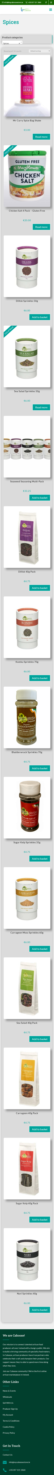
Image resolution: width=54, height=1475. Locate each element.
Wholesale (7, 1397)
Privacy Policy (9, 1433)
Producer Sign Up (10, 1409)
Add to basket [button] (39, 317)
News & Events (9, 1391)
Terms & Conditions (11, 1421)
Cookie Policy (8, 1427)
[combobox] (12, 42)
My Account (8, 1415)
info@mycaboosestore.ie (13, 2)
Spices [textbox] (11, 43)
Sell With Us (8, 1403)
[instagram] (51, 2)
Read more (41, 136)
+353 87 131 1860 (34, 2)
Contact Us (7, 1455)
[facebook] (46, 2)
